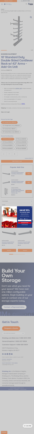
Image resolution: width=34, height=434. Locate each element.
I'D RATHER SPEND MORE (25, 224)
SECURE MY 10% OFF (24, 222)
